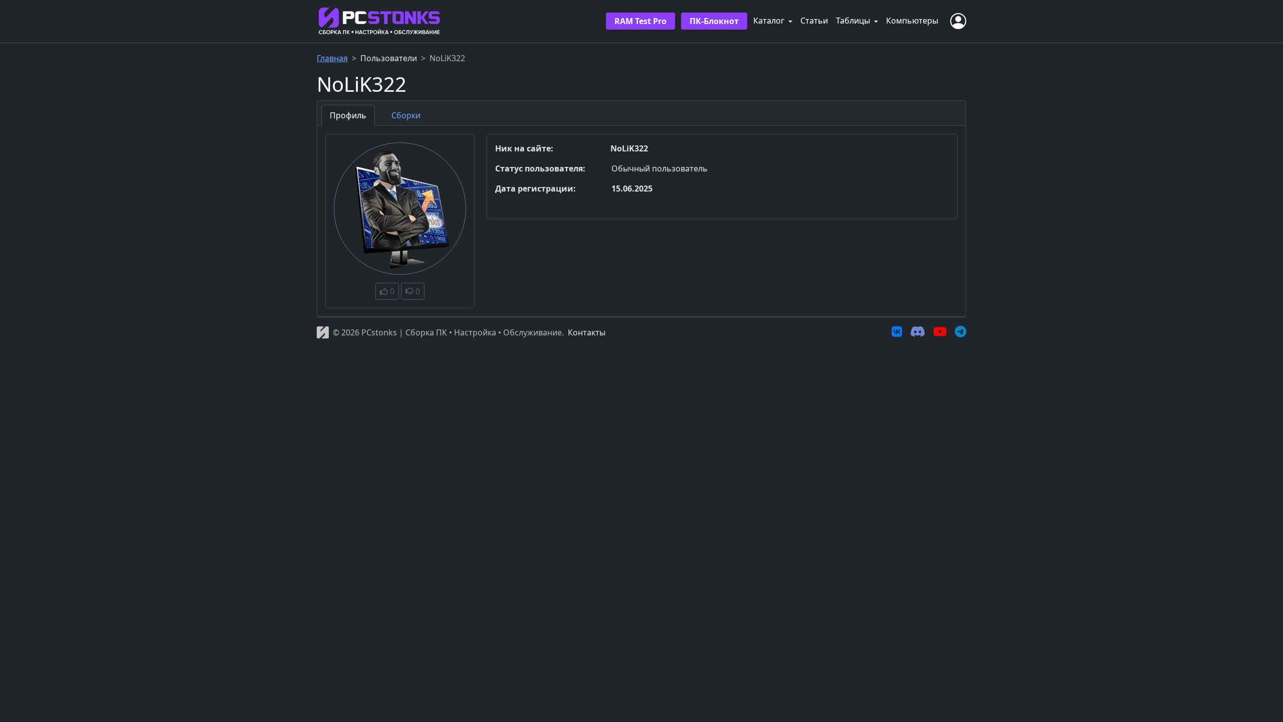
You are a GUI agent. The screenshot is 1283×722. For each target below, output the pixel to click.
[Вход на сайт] (958, 21)
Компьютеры (912, 20)
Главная (332, 58)
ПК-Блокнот (714, 21)
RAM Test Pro (640, 21)
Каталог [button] (769, 20)
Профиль (348, 115)
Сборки (405, 115)
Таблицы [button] (854, 20)
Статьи (814, 20)
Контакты (586, 332)
